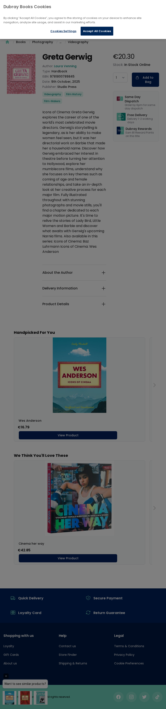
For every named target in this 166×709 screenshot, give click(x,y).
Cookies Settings (63, 31)
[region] (83, 19)
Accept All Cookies (97, 31)
